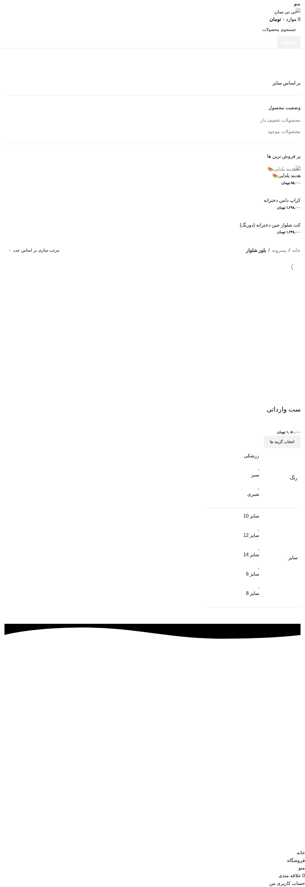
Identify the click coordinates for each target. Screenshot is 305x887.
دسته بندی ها (286, 70)
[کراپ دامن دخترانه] (280, 193)
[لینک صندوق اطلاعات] (152, 704)
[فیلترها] (297, 841)
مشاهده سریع (293, 397)
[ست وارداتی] (253, 330)
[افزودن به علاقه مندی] (277, 397)
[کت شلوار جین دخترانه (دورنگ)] (268, 218)
